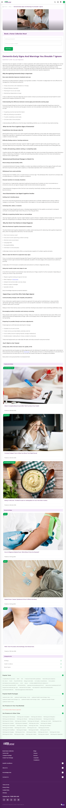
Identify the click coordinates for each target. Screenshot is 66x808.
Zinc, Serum (5, 680)
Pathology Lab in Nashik (33, 729)
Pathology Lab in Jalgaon (22, 725)
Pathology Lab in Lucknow (20, 727)
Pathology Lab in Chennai (8, 721)
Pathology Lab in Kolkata (8, 727)
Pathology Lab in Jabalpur (46, 723)
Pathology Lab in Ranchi (43, 732)
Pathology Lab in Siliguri (19, 734)
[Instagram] (7, 799)
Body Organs (7, 667)
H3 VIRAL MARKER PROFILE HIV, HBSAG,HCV (39, 683)
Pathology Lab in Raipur (31, 732)
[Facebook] (4, 799)
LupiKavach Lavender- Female (48, 699)
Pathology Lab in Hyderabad (21, 723)
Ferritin (10, 680)
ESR (22, 678)
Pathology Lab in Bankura (36, 716)
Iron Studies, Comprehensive (41, 680)
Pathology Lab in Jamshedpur (9, 725)
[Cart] (60, 2)
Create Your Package (8, 757)
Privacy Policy (6, 787)
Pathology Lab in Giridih (46, 721)
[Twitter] (11, 799)
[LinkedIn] (14, 799)
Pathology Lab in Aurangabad (23, 716)
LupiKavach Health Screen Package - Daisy (41, 697)
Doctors (36, 755)
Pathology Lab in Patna (45, 729)
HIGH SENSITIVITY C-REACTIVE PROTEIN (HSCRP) (42, 687)
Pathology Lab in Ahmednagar (9, 716)
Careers (35, 753)
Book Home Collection (8, 751)
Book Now (8, 48)
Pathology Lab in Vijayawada (56, 734)
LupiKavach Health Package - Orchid (22, 697)
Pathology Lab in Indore (34, 723)
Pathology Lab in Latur (32, 727)
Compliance (36, 760)
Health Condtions (8, 664)
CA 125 (21, 683)
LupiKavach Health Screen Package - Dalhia (30, 699)
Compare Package (7, 755)
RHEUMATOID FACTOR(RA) (25, 687)
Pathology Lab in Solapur (31, 734)
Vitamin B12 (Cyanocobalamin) (48, 678)
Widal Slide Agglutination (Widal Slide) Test (24, 689)
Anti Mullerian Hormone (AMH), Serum (10, 683)
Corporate (36, 757)
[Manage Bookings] (58, 2)
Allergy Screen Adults (28, 680)
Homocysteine (52, 680)
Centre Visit (5, 753)
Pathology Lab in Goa (56, 721)
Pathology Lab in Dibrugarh (33, 721)
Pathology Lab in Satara (55, 732)
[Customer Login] (64, 2)
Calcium (26, 683)
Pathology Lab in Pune (20, 732)
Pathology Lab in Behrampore (9, 718)
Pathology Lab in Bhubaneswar (35, 718)
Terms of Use (6, 784)
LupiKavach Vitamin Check (8, 701)
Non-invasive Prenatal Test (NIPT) (9, 685)
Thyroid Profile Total (18, 680)
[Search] (55, 2)
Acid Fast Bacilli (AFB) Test (8, 689)
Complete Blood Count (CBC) (9, 678)
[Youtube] (18, 799)
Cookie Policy (6, 790)
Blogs (35, 751)
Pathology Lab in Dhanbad (20, 721)
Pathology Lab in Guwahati (8, 723)
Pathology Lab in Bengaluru (49, 716)
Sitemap (5, 792)
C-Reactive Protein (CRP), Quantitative (33, 678)
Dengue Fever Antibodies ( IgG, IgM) (10, 687)
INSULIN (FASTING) (22, 685)
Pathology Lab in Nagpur (21, 729)
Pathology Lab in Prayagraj (8, 732)
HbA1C (18, 678)
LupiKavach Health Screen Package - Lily (11, 699)
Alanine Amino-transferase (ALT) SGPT (53, 685)
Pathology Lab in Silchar (8, 734)
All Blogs (6, 660)
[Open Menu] (2, 2)
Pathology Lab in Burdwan (49, 718)
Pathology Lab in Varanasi (43, 734)
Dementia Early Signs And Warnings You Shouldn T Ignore (28, 6)
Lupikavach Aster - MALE (8, 697)
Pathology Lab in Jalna (33, 725)
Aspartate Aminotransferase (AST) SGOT (35, 685)
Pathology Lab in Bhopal (22, 718)
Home (5, 6)
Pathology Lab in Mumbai (43, 727)
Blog (10, 6)
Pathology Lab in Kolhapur (45, 725)
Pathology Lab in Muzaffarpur (9, 729)
